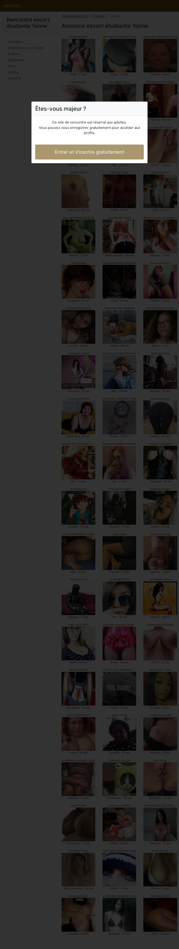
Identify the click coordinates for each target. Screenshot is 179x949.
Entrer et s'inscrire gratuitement (89, 152)
